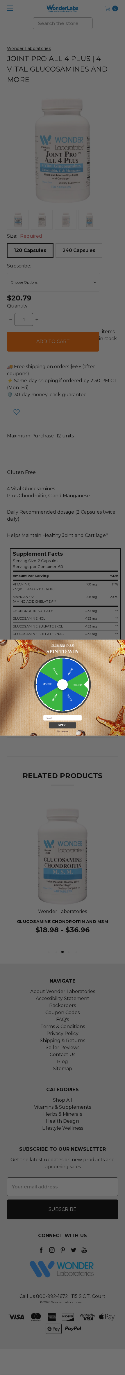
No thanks (62, 731)
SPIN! (62, 725)
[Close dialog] (121, 643)
